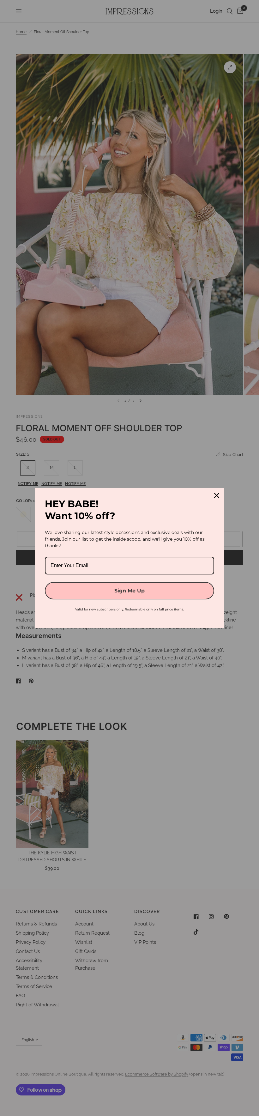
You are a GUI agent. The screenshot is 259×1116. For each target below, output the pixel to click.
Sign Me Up (129, 591)
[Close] (216, 495)
